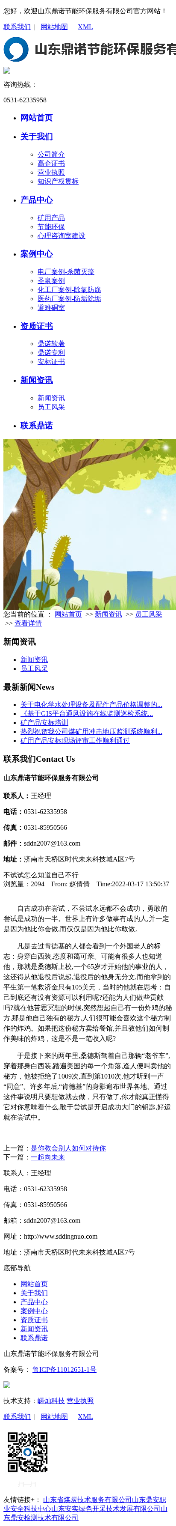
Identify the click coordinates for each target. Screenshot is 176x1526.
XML (85, 26)
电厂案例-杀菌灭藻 (66, 271)
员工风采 (51, 407)
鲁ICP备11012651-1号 (64, 1369)
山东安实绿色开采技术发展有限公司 (106, 1508)
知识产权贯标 (58, 181)
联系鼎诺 (37, 425)
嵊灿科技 (51, 1400)
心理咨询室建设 (61, 235)
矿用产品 (51, 217)
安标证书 (51, 361)
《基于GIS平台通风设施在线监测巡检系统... (87, 713)
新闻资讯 (37, 380)
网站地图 (54, 26)
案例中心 (37, 253)
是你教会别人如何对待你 (68, 1148)
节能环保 (51, 226)
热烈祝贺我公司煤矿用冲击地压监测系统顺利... (91, 731)
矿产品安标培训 (44, 722)
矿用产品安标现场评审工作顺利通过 (75, 740)
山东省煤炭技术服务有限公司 (87, 1499)
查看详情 (28, 623)
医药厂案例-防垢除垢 (69, 298)
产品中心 (37, 199)
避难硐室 (51, 307)
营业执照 (51, 172)
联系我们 (17, 26)
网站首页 (37, 117)
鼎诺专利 (51, 352)
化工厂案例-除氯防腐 (69, 289)
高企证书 (51, 163)
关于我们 (37, 136)
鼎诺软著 (51, 343)
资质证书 (37, 326)
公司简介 (51, 154)
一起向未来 (48, 1157)
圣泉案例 (51, 280)
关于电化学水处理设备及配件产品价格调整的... (91, 704)
